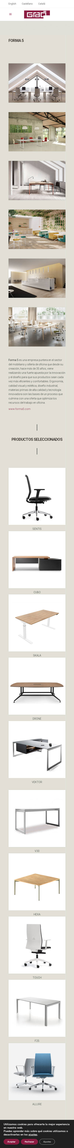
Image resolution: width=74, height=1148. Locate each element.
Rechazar (29, 1141)
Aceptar (11, 1141)
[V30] (37, 131)
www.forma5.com (20, 408)
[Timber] (37, 326)
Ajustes (47, 1141)
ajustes (32, 1134)
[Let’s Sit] (37, 229)
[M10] (37, 278)
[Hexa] (37, 180)
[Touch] (37, 83)
